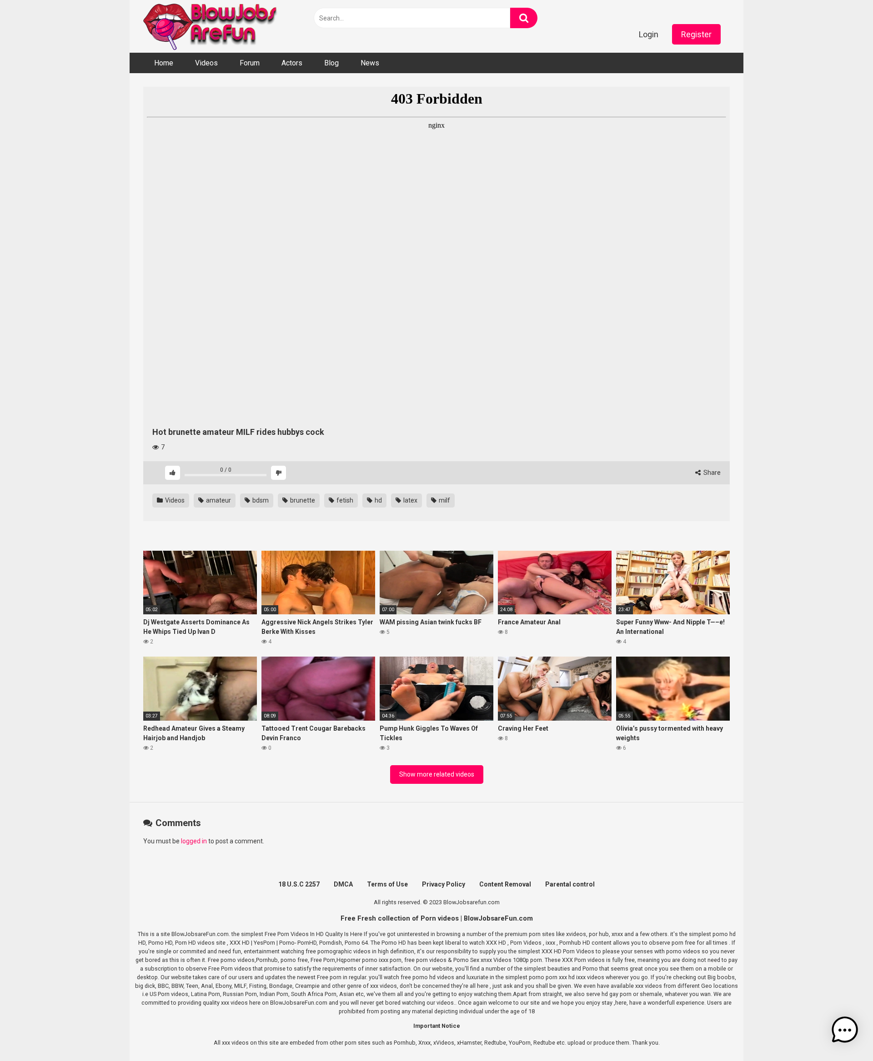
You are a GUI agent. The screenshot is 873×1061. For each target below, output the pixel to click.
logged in (194, 841)
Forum (250, 63)
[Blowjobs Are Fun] (211, 26)
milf (443, 500)
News (370, 63)
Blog (331, 63)
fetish (344, 500)
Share (711, 472)
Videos (206, 63)
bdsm (260, 500)
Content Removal (505, 884)
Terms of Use (387, 884)
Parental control (570, 884)
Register (696, 34)
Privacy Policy (443, 884)
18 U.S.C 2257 (299, 884)
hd (377, 500)
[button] (844, 1031)
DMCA (343, 884)
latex (409, 500)
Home (163, 63)
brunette (302, 500)
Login (648, 34)
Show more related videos (436, 774)
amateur (218, 500)
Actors (291, 63)
